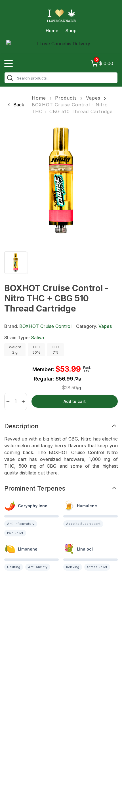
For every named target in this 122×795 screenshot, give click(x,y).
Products (66, 98)
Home (52, 30)
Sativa (37, 337)
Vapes (93, 98)
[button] (15, 104)
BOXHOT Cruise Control (45, 326)
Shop (71, 30)
